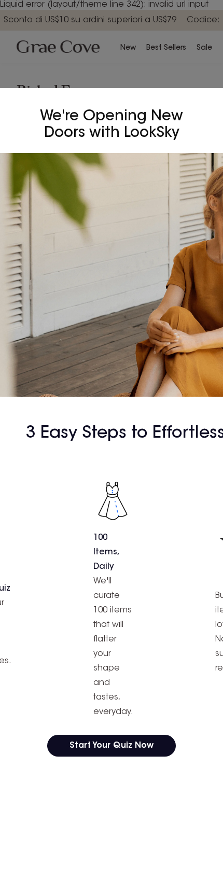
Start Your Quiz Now (111, 746)
